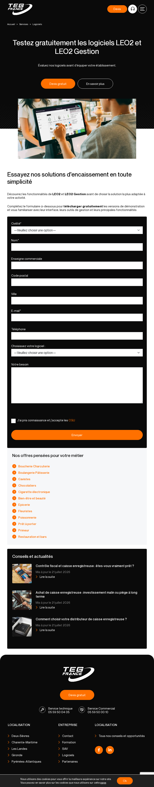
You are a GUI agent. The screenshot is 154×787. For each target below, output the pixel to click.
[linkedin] (110, 751)
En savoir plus (95, 83)
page (103, 782)
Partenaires (70, 761)
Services (23, 24)
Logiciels (68, 755)
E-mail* (16, 310)
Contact (67, 736)
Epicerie (24, 504)
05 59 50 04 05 (59, 712)
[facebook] (99, 751)
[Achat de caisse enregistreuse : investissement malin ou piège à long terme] (22, 600)
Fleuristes (25, 511)
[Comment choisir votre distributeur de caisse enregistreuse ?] (22, 626)
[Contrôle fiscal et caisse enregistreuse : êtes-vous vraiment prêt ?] (22, 573)
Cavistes (24, 479)
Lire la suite (47, 576)
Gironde (17, 755)
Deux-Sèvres (20, 736)
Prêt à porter (27, 524)
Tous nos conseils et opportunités (122, 736)
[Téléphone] (132, 9)
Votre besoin (19, 364)
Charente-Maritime (24, 742)
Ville (14, 294)
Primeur (23, 530)
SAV (65, 748)
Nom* (15, 240)
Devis (117, 9)
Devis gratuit (58, 83)
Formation (69, 742)
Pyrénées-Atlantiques (26, 761)
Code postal (19, 275)
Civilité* (16, 223)
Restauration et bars (32, 536)
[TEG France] (77, 674)
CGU (72, 420)
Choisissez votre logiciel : (28, 346)
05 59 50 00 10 (98, 712)
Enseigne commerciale (26, 258)
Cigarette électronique (34, 492)
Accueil (11, 24)
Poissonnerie (27, 517)
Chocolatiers (27, 485)
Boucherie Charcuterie (34, 466)
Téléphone (18, 329)
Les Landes (19, 748)
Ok (125, 780)
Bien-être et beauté (32, 498)
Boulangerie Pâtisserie (33, 472)
